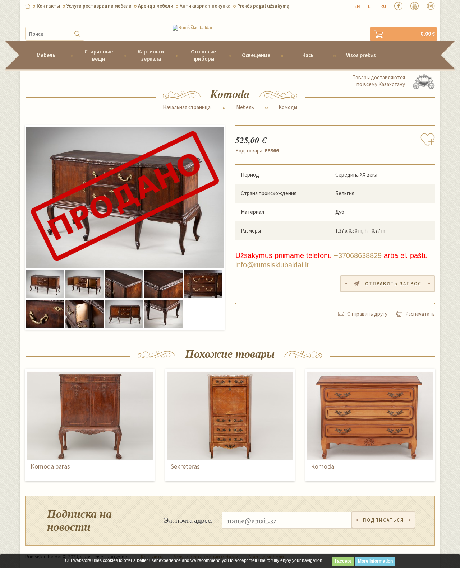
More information (375, 561)
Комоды (288, 107)
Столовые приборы (203, 55)
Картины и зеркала (151, 55)
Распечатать (420, 313)
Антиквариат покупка (205, 5)
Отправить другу (367, 313)
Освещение (256, 55)
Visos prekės (361, 55)
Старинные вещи (98, 55)
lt (370, 6)
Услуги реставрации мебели (99, 5)
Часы (308, 55)
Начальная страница (187, 107)
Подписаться (383, 520)
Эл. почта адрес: (188, 520)
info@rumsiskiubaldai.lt (272, 265)
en (357, 6)
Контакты (48, 5)
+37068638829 (358, 255)
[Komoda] (125, 198)
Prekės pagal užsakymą (263, 5)
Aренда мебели (155, 5)
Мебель (46, 55)
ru (383, 6)
